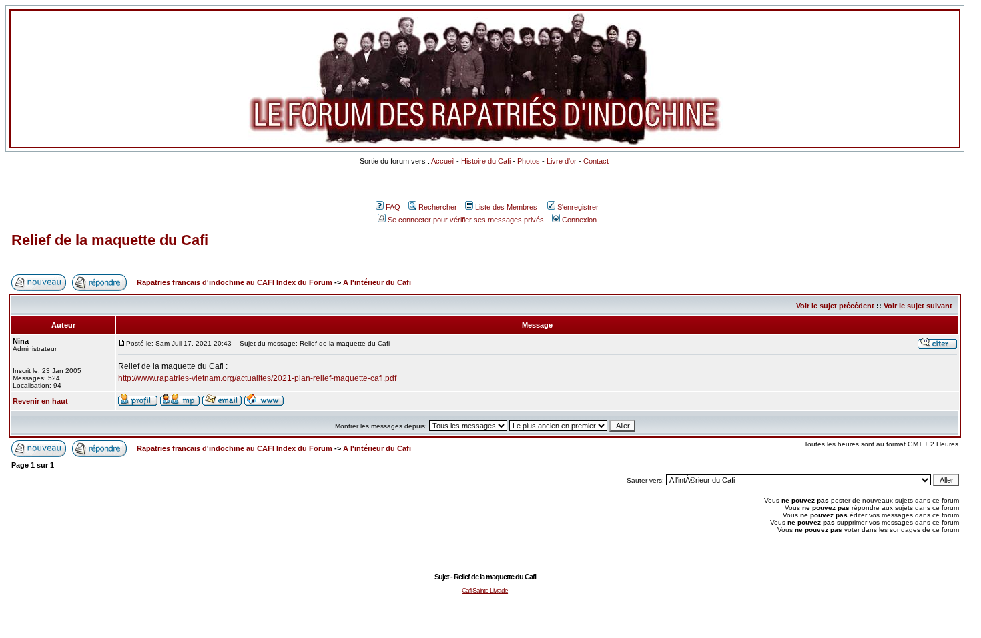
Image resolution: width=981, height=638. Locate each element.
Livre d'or (562, 161)
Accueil (442, 161)
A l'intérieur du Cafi (377, 282)
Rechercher (437, 207)
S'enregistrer (578, 207)
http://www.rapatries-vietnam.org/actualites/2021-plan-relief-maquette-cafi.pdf (257, 378)
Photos (528, 161)
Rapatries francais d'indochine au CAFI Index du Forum (234, 282)
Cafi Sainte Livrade (485, 590)
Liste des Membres (506, 207)
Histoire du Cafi (486, 161)
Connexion (579, 220)
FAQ (393, 207)
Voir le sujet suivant (918, 306)
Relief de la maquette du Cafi (109, 240)
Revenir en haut (40, 401)
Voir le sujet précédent (835, 306)
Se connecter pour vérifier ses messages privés (466, 220)
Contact (596, 161)
